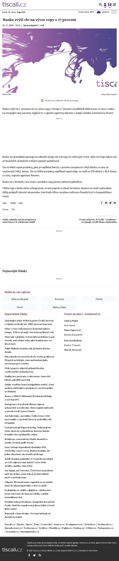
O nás (89, 550)
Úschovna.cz (30, 528)
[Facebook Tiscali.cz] (29, 555)
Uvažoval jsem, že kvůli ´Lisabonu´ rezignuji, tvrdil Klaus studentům (98, 221)
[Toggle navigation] (114, 4)
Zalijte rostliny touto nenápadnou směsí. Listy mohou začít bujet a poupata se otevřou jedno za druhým (29, 388)
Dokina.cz (79, 528)
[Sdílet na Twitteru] (110, 203)
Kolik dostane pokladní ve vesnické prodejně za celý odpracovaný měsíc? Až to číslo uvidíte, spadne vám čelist (29, 462)
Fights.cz (67, 528)
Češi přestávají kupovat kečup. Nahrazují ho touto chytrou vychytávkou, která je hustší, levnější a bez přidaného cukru (28, 431)
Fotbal (99, 299)
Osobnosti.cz (105, 524)
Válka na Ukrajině (19, 299)
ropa (20, 203)
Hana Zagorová (72, 330)
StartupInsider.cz (29, 532)
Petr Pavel (69, 325)
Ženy (36, 524)
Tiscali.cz (10, 524)
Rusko (13, 203)
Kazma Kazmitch (73, 335)
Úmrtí (20, 307)
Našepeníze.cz (105, 528)
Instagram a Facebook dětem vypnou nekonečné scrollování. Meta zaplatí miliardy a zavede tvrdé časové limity (29, 408)
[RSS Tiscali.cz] (40, 555)
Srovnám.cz (12, 532)
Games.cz (59, 524)
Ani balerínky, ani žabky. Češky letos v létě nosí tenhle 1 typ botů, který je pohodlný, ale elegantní (28, 419)
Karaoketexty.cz (13, 528)
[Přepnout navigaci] (105, 4)
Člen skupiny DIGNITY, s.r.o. (67, 550)
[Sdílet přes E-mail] (115, 203)
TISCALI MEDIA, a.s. (48, 550)
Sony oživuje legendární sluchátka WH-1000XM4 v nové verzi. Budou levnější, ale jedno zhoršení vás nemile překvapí (27, 451)
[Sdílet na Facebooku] (102, 203)
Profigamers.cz (74, 524)
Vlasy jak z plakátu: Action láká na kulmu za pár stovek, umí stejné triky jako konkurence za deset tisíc (30, 340)
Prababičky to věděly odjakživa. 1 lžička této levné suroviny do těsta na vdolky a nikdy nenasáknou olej (28, 494)
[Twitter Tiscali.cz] (34, 555)
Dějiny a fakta (59, 307)
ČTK (13, 209)
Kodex (95, 550)
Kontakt (82, 550)
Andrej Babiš (71, 321)
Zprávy (20, 524)
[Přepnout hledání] (100, 4)
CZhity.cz (91, 528)
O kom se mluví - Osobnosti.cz (82, 314)
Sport (29, 524)
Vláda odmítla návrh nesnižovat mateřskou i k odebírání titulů (19, 221)
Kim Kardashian (73, 340)
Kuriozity (59, 299)
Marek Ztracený (72, 350)
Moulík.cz (54, 528)
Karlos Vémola (72, 345)
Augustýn (21, 12)
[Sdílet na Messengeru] (106, 203)
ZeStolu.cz (90, 524)
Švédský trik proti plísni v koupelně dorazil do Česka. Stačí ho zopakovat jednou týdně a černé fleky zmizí (30, 505)
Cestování (46, 524)
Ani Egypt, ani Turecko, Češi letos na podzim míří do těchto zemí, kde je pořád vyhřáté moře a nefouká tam (29, 474)
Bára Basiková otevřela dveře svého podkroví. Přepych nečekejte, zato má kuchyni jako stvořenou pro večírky (29, 360)
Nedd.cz (43, 528)
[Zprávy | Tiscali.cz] (14, 4)
